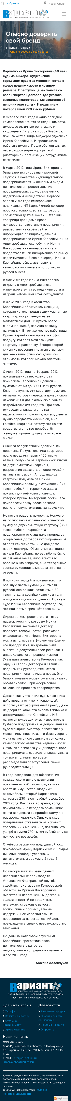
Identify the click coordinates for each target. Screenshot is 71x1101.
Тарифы (10, 1011)
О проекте (47, 1029)
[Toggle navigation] (64, 14)
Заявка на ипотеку (17, 1016)
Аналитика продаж (53, 1011)
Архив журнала (15, 1029)
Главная (11, 47)
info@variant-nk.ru (25, 1057)
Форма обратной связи (19, 1061)
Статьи (25, 47)
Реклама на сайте (52, 1024)
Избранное (13, 3)
